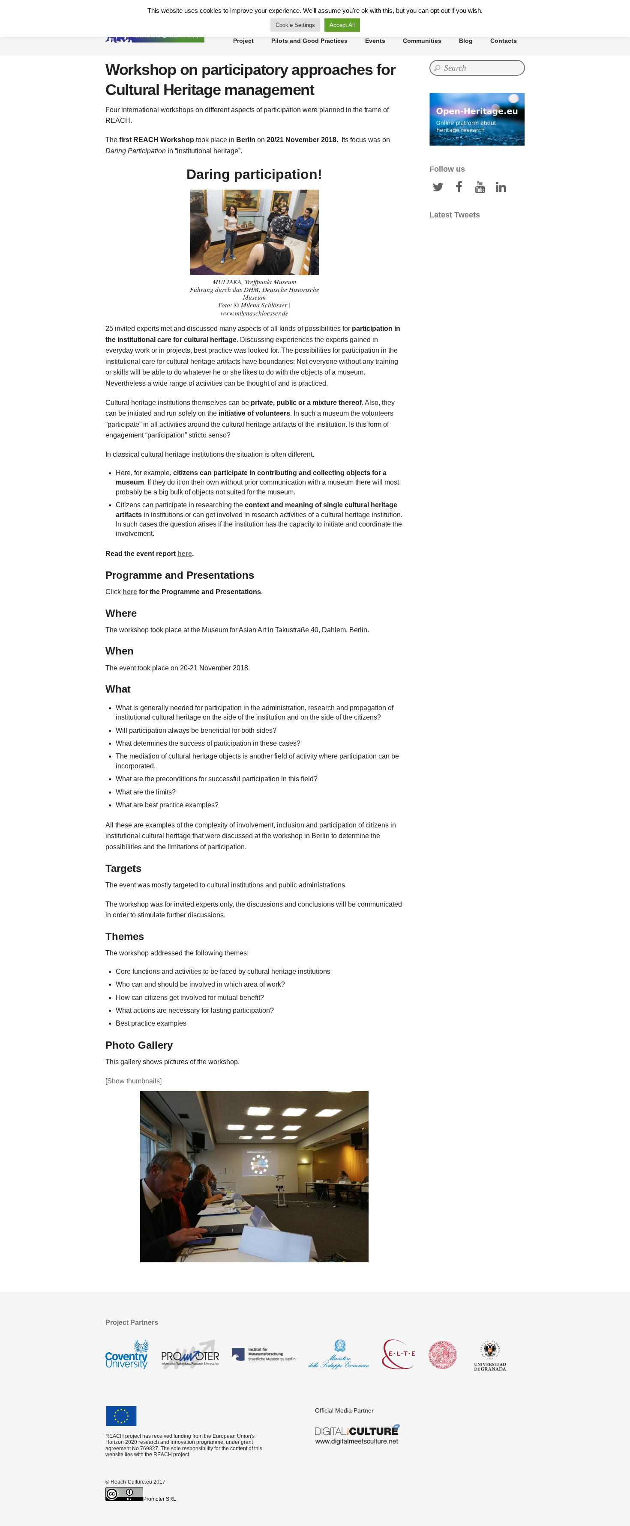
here (184, 553)
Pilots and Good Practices (309, 40)
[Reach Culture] (156, 38)
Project (243, 40)
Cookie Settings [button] (295, 25)
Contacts (503, 40)
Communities (422, 40)
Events (375, 40)
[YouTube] (480, 186)
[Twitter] (438, 186)
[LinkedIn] (501, 186)
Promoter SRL (159, 1499)
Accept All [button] (342, 25)
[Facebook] (459, 186)
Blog (466, 40)
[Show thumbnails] (133, 1081)
